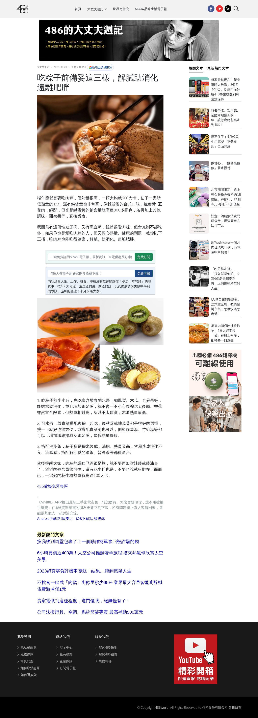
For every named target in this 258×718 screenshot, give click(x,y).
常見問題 (26, 661)
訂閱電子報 (67, 668)
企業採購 (66, 661)
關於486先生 (107, 647)
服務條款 (26, 654)
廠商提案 (66, 654)
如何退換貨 (28, 675)
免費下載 (143, 273)
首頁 (78, 9)
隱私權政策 (28, 647)
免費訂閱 (143, 257)
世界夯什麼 (121, 9)
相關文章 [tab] (196, 68)
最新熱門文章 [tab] (218, 68)
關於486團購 (107, 654)
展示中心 (66, 647)
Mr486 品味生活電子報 (151, 9)
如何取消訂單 (30, 668)
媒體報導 (105, 661)
